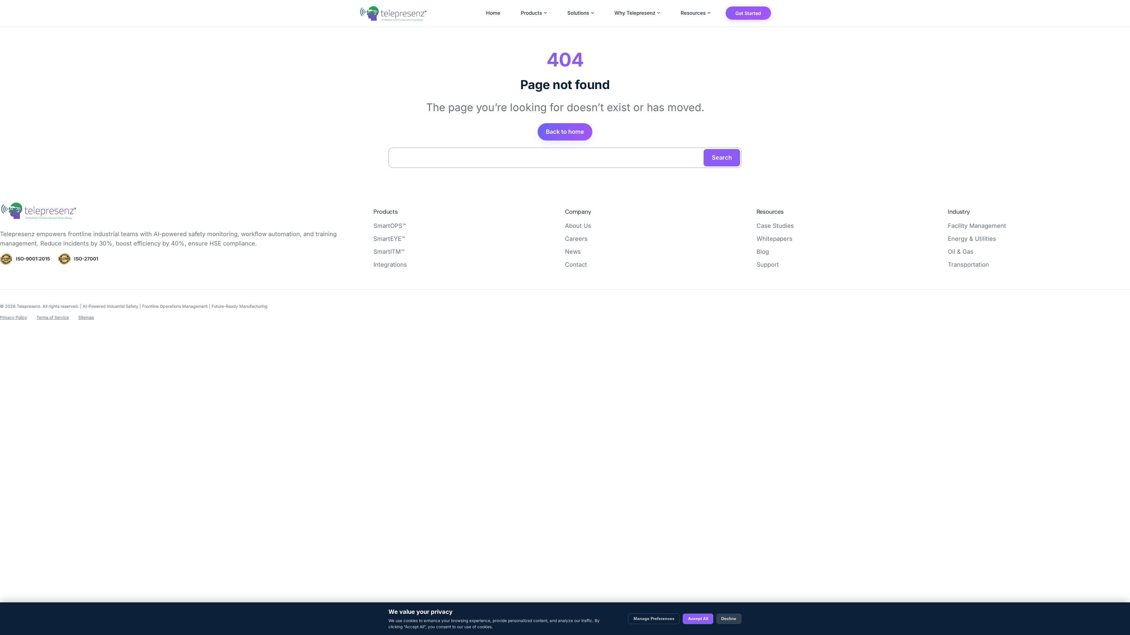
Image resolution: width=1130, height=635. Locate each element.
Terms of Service (52, 317)
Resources (693, 13)
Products (531, 13)
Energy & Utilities (972, 238)
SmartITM (388, 251)
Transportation (968, 264)
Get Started (748, 13)
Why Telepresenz (634, 13)
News (573, 251)
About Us (578, 225)
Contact (576, 264)
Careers (576, 238)
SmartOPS (389, 225)
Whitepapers (774, 238)
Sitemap (86, 317)
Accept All (698, 618)
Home (493, 13)
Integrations (390, 264)
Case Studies (775, 225)
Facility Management (977, 225)
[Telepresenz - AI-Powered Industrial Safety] (39, 218)
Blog (763, 251)
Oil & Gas (960, 251)
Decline (728, 618)
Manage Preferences (654, 618)
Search (722, 157)
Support (768, 264)
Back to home (565, 131)
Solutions (578, 13)
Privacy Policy (13, 317)
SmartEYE (389, 238)
